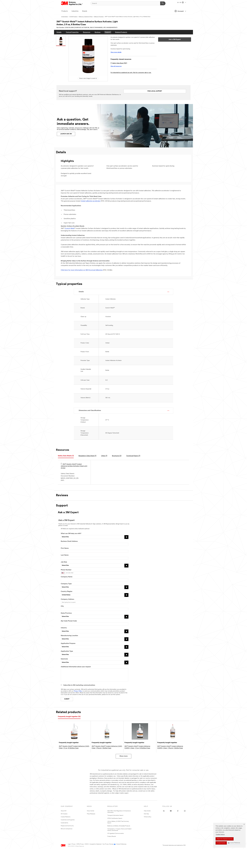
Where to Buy (147, 816)
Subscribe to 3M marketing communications (79, 685)
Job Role (64, 562)
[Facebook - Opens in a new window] (177, 810)
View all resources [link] (116, 66)
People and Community (67, 825)
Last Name (65, 555)
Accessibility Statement (95, 844)
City (62, 606)
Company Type (66, 584)
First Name (65, 548)
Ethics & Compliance (66, 828)
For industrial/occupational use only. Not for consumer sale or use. (131, 72)
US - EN (179, 2)
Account (180, 11)
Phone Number (66, 570)
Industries (75, 11)
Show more (124, 756)
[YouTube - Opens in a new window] (170, 810)
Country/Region (66, 591)
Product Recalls (111, 836)
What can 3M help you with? (71, 533)
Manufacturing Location (69, 635)
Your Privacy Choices (108, 844)
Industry (64, 628)
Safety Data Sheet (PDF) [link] (119, 63)
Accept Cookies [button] (221, 843)
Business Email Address (69, 541)
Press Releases (91, 813)
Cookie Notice (220, 834)
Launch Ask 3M (66, 134)
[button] (234, 842)
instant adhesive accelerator (91, 201)
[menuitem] (59, 32)
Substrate (64, 659)
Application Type (67, 651)
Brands (84, 11)
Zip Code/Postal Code (69, 621)
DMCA (87, 844)
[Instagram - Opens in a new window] (184, 810)
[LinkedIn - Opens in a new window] (163, 810)
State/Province (66, 613)
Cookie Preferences (121, 844)
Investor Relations (65, 816)
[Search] (162, 3)
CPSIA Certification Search (114, 818)
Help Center (147, 810)
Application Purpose (68, 643)
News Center (90, 810)
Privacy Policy (78, 691)
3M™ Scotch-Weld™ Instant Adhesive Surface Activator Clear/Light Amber (74, 466)
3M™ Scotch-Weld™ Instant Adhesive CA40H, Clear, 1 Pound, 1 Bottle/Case (170, 747)
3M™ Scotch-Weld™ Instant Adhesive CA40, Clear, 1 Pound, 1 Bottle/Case (107, 747)
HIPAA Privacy (80, 844)
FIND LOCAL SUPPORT (154, 91)
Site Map (146, 813)
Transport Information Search (115, 815)
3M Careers (64, 813)
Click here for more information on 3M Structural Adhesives (82, 270)
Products (64, 11)
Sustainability (64, 822)
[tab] (66, 456)
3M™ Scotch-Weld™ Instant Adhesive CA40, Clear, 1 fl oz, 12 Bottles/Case (74, 747)
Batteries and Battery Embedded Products (118, 826)
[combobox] (63, 573)
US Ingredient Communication (115, 833)
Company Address (67, 599)
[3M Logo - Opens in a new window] (72, 3)
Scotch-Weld (69, 228)
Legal (69, 844)
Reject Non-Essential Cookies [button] (224, 838)
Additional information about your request (76, 667)
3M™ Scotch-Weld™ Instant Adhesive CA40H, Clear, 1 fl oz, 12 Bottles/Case (137, 747)
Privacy (73, 844)
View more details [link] (116, 52)
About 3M (63, 810)
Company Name (66, 577)
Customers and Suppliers (68, 819)
